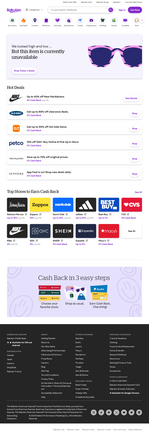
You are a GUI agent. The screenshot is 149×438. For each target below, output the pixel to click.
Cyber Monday (82, 389)
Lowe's (79, 346)
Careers (44, 362)
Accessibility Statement (51, 393)
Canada (10, 355)
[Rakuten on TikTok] (101, 412)
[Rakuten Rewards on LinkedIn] (139, 412)
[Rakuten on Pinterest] (131, 412)
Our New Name (48, 346)
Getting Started (48, 338)
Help (43, 397)
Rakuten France (14, 371)
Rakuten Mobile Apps (16, 338)
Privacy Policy (47, 379)
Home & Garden (117, 350)
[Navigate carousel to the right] (142, 20)
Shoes (112, 367)
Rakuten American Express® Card (125, 385)
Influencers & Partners (51, 354)
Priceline (80, 362)
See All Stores (82, 375)
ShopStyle (11, 367)
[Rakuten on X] (116, 412)
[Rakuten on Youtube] (124, 412)
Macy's (79, 350)
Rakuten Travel (104, 429)
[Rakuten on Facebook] (109, 412)
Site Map (45, 371)
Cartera (10, 363)
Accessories (115, 371)
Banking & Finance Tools (120, 362)
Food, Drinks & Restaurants (122, 346)
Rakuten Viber (73, 429)
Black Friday (81, 385)
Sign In (122, 9)
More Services (119, 429)
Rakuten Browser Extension (122, 389)
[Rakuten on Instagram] (94, 412)
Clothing (113, 342)
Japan (9, 359)
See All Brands (82, 371)
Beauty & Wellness (118, 354)
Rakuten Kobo (88, 429)
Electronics (115, 358)
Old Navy (80, 358)
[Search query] (111, 10)
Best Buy (80, 338)
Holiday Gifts (81, 393)
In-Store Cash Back (118, 380)
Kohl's (78, 342)
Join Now (135, 9)
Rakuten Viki (58, 429)
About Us (45, 342)
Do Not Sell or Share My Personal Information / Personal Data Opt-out (56, 386)
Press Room (46, 358)
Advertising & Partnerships (53, 350)
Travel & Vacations (118, 338)
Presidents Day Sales (85, 397)
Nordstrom (81, 354)
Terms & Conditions (50, 375)
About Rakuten (135, 429)
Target (78, 367)
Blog (43, 367)
